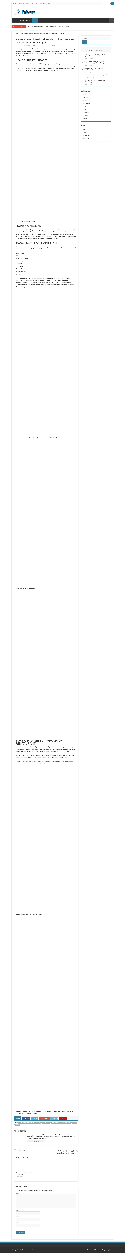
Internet (85, 97)
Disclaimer (42, 3)
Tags (105, 50)
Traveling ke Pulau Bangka (47, 49)
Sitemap (49, 3)
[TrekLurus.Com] (24, 11)
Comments (99, 50)
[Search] (112, 3)
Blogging (21, 20)
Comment (19, 1193)
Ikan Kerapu (45, 1122)
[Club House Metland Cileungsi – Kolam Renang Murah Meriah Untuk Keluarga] (82, 54)
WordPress (97, 1250)
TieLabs (111, 1250)
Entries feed (85, 132)
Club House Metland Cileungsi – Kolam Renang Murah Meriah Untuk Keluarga (48, 26)
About (14, 3)
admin (19, 45)
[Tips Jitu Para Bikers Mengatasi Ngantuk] (83, 75)
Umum (85, 118)
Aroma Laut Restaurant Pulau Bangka (29, 1122)
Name (18, 1210)
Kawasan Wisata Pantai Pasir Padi (61, 1122)
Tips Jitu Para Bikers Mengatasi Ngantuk (96, 75)
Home (15, 20)
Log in (83, 129)
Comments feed (86, 135)
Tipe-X (85, 106)
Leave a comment (44, 45)
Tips (84, 109)
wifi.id (17, 1124)
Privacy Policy (29, 3)
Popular (91, 50)
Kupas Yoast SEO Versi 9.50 (26, 1149)
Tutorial (85, 115)
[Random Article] (111, 20)
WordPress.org (86, 138)
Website (18, 1222)
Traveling (28, 20)
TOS (36, 3)
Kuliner (35, 20)
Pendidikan (86, 103)
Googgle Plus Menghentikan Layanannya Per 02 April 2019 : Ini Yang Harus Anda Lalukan (64, 1151)
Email (18, 1216)
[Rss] (100, 4)
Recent (84, 50)
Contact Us (21, 3)
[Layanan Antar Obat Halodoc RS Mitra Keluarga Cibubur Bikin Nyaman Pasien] (82, 68)
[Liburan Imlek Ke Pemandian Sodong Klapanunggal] (83, 80)
